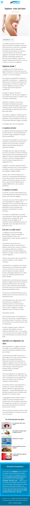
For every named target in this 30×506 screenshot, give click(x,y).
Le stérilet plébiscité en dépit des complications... (19, 454)
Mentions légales (17, 503)
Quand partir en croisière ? (18, 438)
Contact (10, 503)
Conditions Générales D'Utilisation (19, 498)
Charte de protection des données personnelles (15, 500)
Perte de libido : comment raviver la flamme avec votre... (19, 431)
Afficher (11, 39)
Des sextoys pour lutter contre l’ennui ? (18, 423)
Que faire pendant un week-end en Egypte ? (18, 447)
